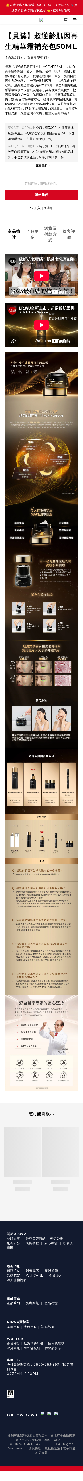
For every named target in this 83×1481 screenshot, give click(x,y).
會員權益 (13, 1343)
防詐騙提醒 (32, 1348)
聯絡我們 (41, 195)
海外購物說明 (17, 1280)
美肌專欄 (47, 1327)
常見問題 (13, 1348)
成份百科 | (32, 1327)
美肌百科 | (15, 1327)
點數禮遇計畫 (34, 1343)
